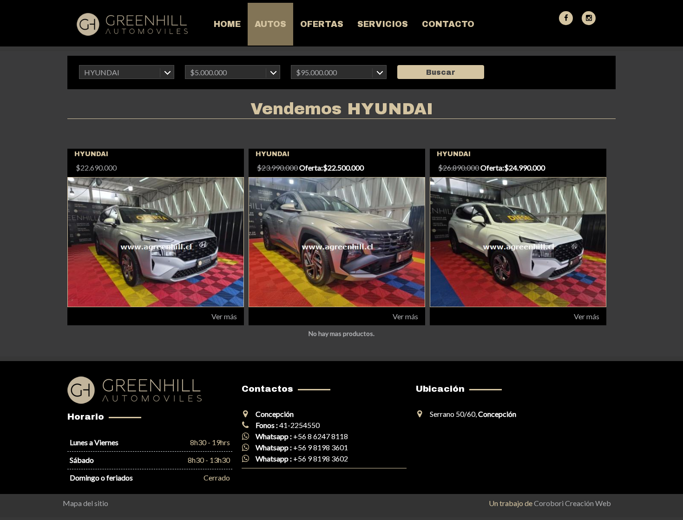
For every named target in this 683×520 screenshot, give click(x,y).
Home (227, 24)
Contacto (448, 24)
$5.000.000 (208, 72)
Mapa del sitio (85, 503)
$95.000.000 (316, 72)
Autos (270, 24)
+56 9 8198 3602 (320, 458)
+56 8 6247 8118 (320, 436)
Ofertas (321, 24)
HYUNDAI (101, 72)
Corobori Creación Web (572, 503)
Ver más (224, 316)
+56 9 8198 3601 (320, 447)
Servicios (382, 24)
